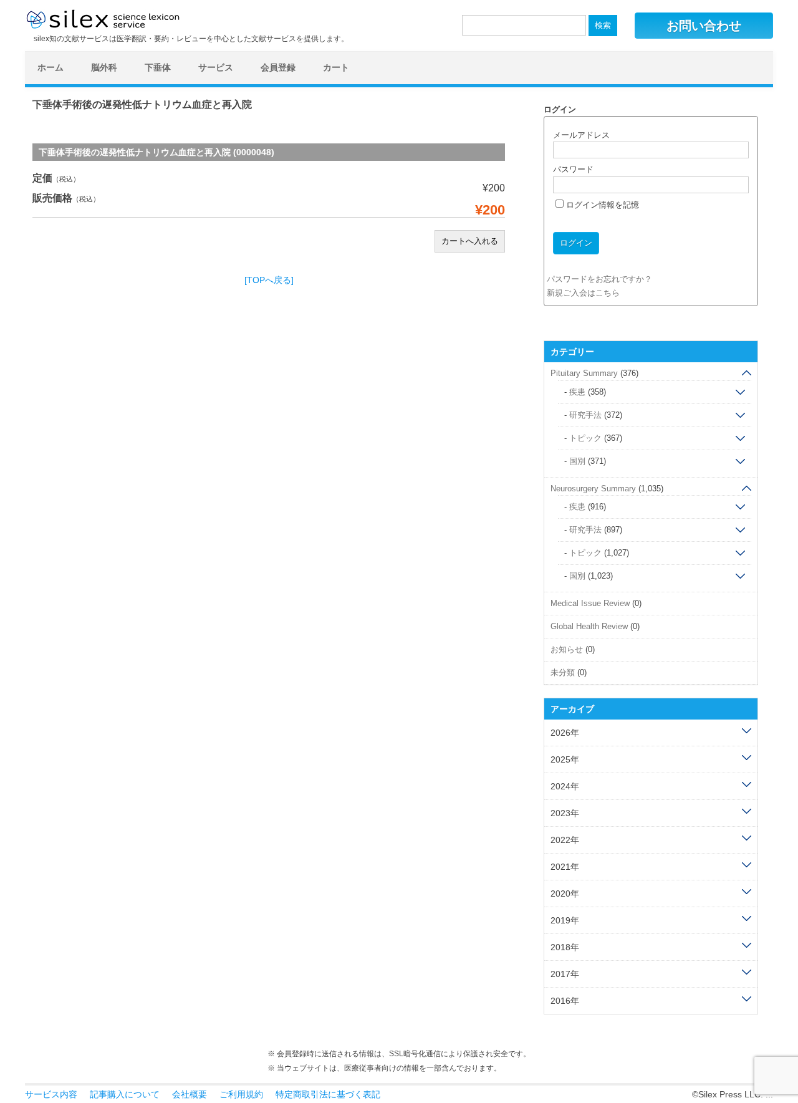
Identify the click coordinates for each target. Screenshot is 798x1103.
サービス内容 (51, 1094)
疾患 (577, 392)
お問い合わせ (703, 25)
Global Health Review (589, 626)
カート (336, 67)
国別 (577, 461)
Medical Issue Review (590, 603)
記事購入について (125, 1094)
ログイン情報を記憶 (601, 205)
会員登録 (278, 67)
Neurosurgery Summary (593, 488)
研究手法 (585, 415)
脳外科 (104, 67)
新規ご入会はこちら (583, 292)
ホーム (50, 67)
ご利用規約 (241, 1094)
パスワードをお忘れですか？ (599, 279)
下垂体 (158, 67)
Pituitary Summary (584, 373)
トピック (585, 438)
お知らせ (566, 649)
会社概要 (189, 1094)
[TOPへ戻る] (269, 280)
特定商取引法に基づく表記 (328, 1094)
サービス (215, 67)
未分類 (562, 672)
